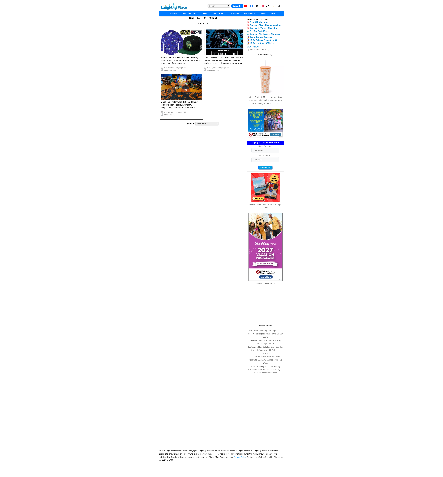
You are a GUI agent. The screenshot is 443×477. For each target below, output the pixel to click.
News (263, 13)
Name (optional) (265, 146)
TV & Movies (233, 13)
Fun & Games (250, 13)
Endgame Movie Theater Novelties (265, 25)
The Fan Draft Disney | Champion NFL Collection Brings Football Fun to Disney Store (265, 333)
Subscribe (237, 6)
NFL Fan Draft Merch (259, 31)
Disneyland (172, 13)
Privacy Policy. (240, 457)
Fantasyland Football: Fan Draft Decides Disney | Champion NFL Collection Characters (265, 350)
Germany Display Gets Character (265, 34)
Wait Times (218, 13)
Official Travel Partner (265, 283)
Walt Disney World (190, 13)
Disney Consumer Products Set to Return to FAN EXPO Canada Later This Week (265, 359)
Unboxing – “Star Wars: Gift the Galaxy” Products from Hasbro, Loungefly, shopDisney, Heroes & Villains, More (179, 105)
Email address (265, 155)
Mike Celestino (170, 70)
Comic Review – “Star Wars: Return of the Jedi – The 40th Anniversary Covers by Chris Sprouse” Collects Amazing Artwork (223, 60)
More (273, 13)
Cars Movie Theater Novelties (263, 28)
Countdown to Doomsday (262, 37)
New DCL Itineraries (259, 22)
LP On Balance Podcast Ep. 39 (263, 40)
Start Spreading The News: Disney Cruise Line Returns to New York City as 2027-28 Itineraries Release (265, 369)
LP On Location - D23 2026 (262, 43)
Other (205, 13)
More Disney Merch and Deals (265, 103)
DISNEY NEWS (253, 47)
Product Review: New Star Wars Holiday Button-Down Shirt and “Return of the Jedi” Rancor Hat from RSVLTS (180, 60)
